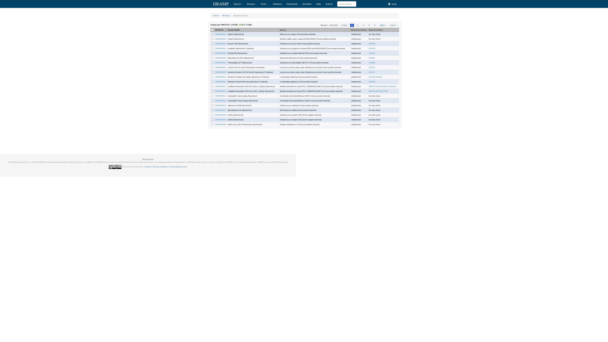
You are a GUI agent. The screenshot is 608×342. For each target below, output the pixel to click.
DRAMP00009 (220, 72)
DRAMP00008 (220, 67)
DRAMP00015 (220, 101)
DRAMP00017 (220, 110)
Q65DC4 (385, 86)
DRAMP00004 (220, 48)
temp (393, 4)
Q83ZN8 (372, 44)
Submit (329, 4)
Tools (264, 4)
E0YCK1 (378, 86)
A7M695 (372, 63)
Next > (383, 25)
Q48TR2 (372, 48)
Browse (250, 4)
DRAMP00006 (220, 58)
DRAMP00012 (220, 86)
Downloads (292, 4)
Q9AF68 (372, 82)
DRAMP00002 (220, 39)
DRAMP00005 (220, 53)
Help (318, 4)
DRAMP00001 (220, 34)
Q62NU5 (392, 86)
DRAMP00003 (220, 44)
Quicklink (306, 4)
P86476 (372, 91)
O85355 (372, 58)
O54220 (372, 53)
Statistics (277, 4)
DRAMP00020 (220, 124)
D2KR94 (379, 77)
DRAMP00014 (220, 96)
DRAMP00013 (220, 91)
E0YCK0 (384, 91)
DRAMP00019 (220, 120)
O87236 (372, 67)
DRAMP (221, 3)
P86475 (372, 86)
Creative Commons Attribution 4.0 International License (166, 167)
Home (216, 15)
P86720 (378, 91)
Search (237, 4)
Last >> (393, 25)
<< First (344, 25)
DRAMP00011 (220, 82)
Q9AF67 (372, 77)
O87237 (372, 72)
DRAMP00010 (220, 77)
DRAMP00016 (220, 105)
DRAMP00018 (220, 115)
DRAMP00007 (220, 63)
